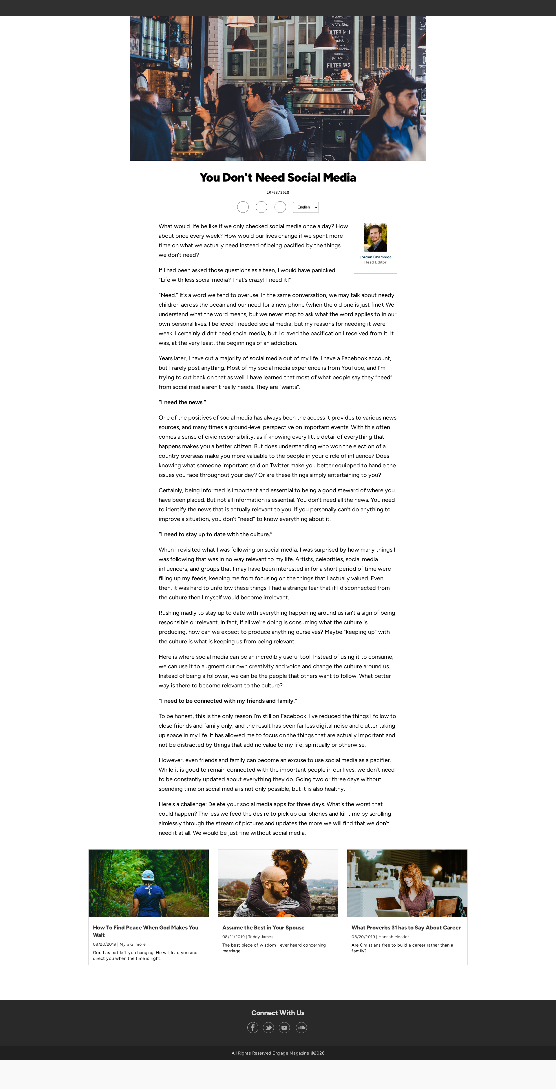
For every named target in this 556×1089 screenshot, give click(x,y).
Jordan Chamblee (375, 257)
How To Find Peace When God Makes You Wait (145, 931)
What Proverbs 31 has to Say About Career (406, 927)
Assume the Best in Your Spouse (263, 927)
